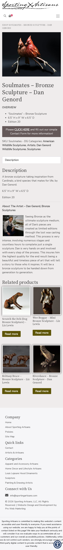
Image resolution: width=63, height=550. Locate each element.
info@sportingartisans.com (23, 495)
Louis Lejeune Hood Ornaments (21, 473)
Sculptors (10, 478)
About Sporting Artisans (17, 427)
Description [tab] (12, 160)
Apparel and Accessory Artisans (21, 464)
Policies (9, 431)
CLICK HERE (22, 129)
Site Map (10, 436)
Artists (31, 145)
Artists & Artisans (14, 452)
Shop (5, 25)
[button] (57, 544)
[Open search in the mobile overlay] (29, 20)
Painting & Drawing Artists (19, 482)
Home (8, 422)
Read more (11, 334)
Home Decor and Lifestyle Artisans (23, 468)
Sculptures (34, 149)
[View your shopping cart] (10, 16)
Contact (9, 448)
